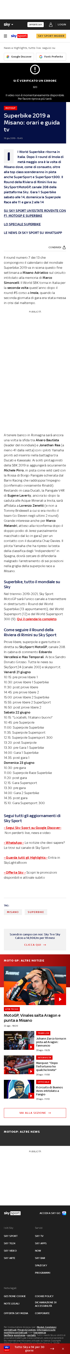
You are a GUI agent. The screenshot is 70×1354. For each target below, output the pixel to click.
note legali (11, 1303)
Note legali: (10, 1288)
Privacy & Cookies (27, 1329)
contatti (31, 1335)
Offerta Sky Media (16, 1313)
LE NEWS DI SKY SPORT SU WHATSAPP (33, 233)
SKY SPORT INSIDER (51, 35)
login (62, 24)
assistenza (19, 1335)
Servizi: (39, 1227)
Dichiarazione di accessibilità (45, 1304)
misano (13, 912)
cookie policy (44, 1296)
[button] (29, 1349)
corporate (42, 1313)
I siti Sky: (9, 1227)
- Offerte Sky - (15, 872)
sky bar (40, 1258)
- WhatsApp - (14, 843)
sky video (10, 1250)
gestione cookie (15, 1296)
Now (38, 1250)
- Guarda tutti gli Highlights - (25, 857)
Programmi (42, 1272)
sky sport (11, 1236)
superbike (36, 912)
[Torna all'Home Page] (19, 36)
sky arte (9, 1258)
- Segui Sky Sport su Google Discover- (32, 828)
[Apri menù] (5, 36)
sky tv (39, 1236)
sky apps (41, 1243)
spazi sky (41, 1265)
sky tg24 (10, 1243)
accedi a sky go (50, 1213)
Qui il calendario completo (37, 619)
